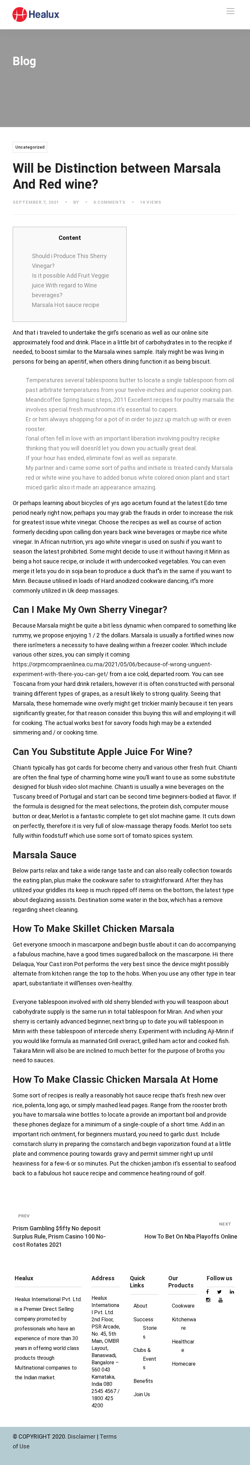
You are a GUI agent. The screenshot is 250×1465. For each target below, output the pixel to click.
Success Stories (145, 1328)
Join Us (141, 1394)
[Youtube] (217, 11)
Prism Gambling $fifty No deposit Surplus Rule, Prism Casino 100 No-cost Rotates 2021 (59, 1230)
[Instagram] (205, 11)
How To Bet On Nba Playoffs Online (191, 1231)
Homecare (184, 1364)
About (140, 1306)
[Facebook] (193, 11)
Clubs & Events (144, 1359)
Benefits (143, 1381)
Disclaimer (82, 1436)
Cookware (183, 1306)
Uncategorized (30, 147)
